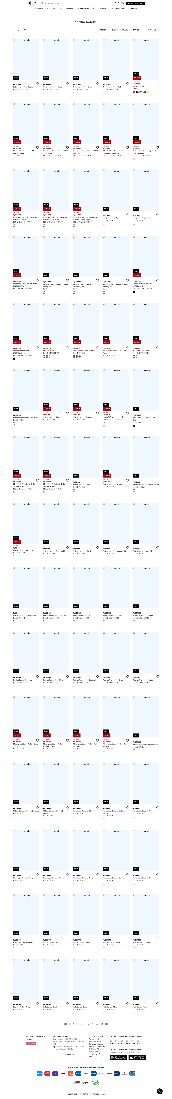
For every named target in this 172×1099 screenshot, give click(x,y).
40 (102, 1024)
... (97, 1024)
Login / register (135, 3)
